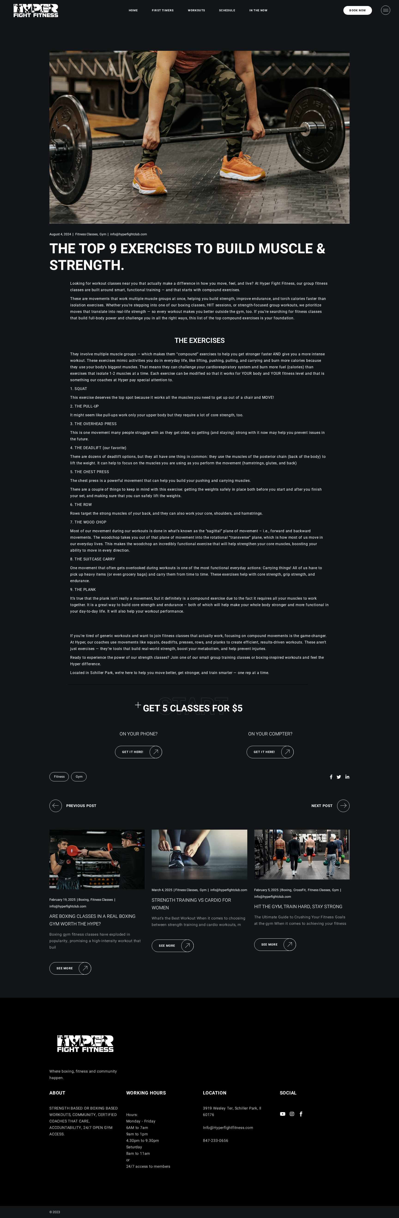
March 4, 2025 (162, 890)
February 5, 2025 (266, 890)
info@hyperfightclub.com (128, 234)
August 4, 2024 (60, 234)
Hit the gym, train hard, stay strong (298, 906)
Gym (103, 234)
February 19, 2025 (62, 899)
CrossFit (299, 890)
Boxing (84, 899)
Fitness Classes (86, 234)
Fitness (59, 776)
